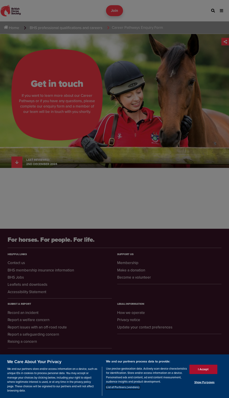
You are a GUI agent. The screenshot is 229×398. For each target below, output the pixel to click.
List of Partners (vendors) (122, 387)
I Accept (203, 369)
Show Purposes (204, 382)
